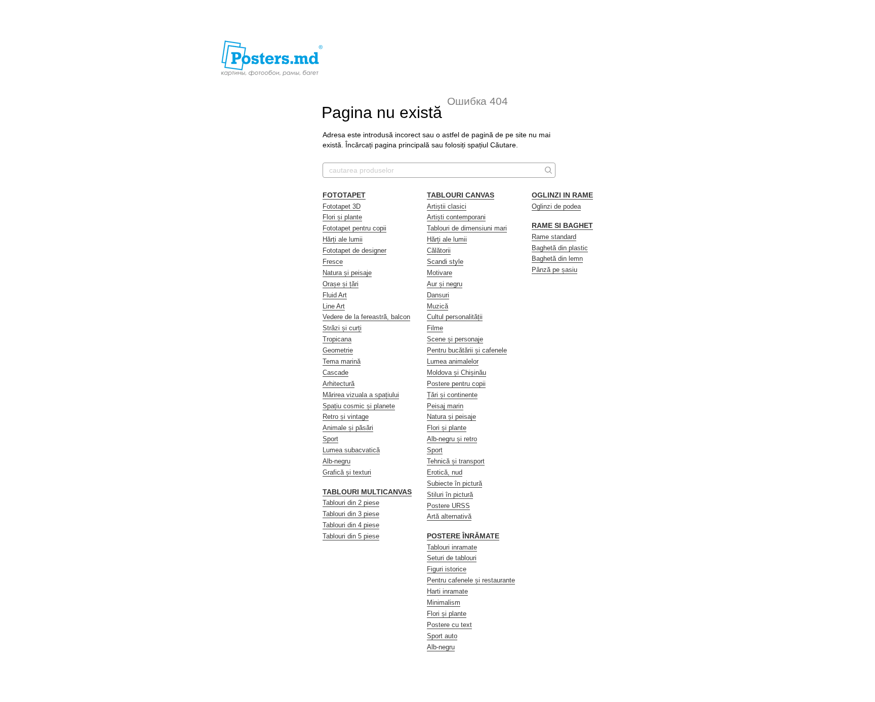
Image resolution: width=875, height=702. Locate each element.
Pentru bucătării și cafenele (467, 350)
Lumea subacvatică (351, 450)
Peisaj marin (445, 406)
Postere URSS (448, 506)
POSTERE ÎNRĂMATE (463, 536)
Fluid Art (335, 295)
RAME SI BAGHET (562, 225)
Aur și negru (444, 284)
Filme (435, 328)
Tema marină (342, 361)
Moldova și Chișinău (456, 372)
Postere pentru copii (456, 383)
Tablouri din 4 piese (351, 525)
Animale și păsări (348, 428)
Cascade (335, 372)
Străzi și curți (342, 328)
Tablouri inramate (452, 547)
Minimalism (443, 602)
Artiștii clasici (446, 206)
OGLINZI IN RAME (562, 195)
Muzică (437, 306)
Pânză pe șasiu (554, 270)
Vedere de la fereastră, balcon (366, 317)
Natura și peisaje (347, 273)
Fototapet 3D (342, 206)
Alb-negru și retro (452, 439)
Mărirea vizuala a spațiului (361, 395)
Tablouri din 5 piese (351, 536)
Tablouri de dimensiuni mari (467, 228)
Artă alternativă (449, 516)
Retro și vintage (346, 416)
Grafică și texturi (347, 472)
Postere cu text (449, 625)
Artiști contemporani (456, 217)
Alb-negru (336, 461)
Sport (330, 439)
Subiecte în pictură (454, 483)
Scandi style (445, 261)
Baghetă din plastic (560, 248)
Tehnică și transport (456, 461)
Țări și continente (452, 395)
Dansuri (438, 295)
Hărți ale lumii (343, 239)
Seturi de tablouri (451, 558)
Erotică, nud (444, 472)
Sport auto (442, 636)
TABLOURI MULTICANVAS (367, 492)
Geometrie (338, 350)
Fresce (333, 261)
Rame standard (554, 237)
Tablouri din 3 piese (351, 514)
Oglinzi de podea (556, 206)
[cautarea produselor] (547, 170)
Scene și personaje (455, 339)
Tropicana (337, 339)
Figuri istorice (446, 569)
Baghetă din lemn (557, 258)
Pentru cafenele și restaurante (471, 580)
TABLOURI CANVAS (460, 195)
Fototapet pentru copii (354, 228)
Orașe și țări (341, 284)
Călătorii (439, 250)
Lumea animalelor (453, 361)
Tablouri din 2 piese (351, 502)
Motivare (439, 273)
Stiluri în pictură (450, 494)
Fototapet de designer (354, 250)
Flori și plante (342, 217)
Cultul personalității (455, 317)
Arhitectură (338, 383)
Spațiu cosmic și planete (359, 406)
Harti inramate (447, 591)
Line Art (334, 306)
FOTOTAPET (344, 195)
